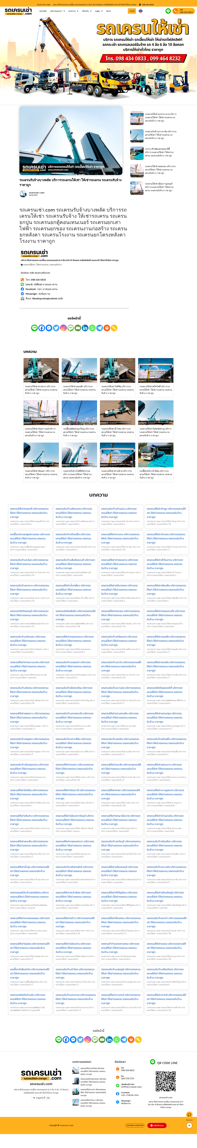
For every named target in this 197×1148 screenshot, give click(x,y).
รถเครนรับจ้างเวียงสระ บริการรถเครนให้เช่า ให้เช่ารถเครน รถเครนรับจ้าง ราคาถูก (28, 641)
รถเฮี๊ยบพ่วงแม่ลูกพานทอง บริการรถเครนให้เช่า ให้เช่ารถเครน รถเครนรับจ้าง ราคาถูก (30, 538)
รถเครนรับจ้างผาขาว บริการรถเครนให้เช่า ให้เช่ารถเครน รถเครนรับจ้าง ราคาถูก (29, 589)
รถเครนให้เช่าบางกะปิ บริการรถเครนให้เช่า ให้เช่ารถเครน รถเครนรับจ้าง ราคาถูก (120, 999)
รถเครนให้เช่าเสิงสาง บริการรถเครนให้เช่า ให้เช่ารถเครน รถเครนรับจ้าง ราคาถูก (29, 820)
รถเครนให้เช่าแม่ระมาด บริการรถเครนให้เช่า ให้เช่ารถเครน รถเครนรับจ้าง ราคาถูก (164, 769)
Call (181, 10)
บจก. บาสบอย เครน (130, 1095)
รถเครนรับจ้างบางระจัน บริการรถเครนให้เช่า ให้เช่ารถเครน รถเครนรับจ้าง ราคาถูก (160, 135)
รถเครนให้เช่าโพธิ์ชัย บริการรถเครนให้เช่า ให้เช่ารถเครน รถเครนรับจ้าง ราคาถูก (117, 390)
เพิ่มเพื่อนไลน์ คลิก (127, 1084)
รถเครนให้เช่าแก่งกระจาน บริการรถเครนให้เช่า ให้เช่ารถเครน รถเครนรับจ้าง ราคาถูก (160, 117)
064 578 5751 (127, 1079)
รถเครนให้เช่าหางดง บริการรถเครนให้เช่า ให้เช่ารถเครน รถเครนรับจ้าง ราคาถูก (120, 538)
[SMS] (70, 328)
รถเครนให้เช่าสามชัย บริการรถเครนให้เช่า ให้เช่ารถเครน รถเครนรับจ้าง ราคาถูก (166, 666)
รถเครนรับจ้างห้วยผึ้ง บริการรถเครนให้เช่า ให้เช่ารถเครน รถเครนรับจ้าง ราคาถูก (166, 743)
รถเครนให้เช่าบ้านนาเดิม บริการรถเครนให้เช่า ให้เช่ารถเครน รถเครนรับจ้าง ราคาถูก (165, 820)
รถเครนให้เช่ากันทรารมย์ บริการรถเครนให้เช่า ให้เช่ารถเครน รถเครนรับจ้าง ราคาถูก (40, 432)
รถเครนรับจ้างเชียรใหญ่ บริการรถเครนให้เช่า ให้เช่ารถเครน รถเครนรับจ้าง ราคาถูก (165, 973)
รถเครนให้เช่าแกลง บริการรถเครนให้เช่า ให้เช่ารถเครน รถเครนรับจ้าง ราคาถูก (166, 948)
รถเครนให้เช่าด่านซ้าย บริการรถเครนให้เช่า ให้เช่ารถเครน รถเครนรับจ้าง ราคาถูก (117, 474)
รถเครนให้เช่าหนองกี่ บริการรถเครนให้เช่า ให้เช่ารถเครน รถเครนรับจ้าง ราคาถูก (29, 513)
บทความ (72, 11)
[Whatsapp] (92, 328)
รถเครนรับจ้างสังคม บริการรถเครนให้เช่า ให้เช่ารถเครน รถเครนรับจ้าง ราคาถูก (29, 692)
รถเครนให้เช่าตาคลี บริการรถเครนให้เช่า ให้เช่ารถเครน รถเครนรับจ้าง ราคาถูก (166, 999)
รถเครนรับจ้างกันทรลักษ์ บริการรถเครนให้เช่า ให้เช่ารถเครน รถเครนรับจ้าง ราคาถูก (74, 871)
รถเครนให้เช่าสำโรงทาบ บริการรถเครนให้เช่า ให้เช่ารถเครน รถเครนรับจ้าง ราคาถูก (165, 564)
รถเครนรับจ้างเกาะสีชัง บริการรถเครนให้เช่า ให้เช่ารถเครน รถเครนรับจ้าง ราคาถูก (73, 743)
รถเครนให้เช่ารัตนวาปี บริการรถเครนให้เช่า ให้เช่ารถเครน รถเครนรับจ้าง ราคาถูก (75, 794)
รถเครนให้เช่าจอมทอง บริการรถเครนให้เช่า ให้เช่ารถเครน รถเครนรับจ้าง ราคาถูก (160, 170)
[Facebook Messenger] (49, 328)
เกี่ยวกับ (85, 11)
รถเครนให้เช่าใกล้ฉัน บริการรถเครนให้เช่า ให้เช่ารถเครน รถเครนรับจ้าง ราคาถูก (29, 794)
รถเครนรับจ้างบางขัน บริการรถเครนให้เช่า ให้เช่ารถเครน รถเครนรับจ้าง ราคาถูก (166, 871)
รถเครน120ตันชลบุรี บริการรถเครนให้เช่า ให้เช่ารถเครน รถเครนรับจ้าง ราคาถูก (29, 615)
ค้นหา (108, 11)
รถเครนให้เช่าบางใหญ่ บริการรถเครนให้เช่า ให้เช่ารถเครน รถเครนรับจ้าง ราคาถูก (93, 1071)
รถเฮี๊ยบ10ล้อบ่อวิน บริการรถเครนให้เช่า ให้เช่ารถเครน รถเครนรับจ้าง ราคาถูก (29, 973)
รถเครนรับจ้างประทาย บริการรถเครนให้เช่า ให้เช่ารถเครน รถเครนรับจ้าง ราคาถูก (76, 999)
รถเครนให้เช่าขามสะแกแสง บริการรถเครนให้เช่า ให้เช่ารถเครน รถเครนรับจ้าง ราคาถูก (30, 922)
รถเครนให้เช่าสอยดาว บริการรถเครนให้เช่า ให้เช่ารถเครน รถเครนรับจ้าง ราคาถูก (30, 717)
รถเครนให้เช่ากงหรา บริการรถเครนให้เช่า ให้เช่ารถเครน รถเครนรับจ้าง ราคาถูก (75, 769)
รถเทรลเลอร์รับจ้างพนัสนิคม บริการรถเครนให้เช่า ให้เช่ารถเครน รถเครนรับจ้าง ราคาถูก (29, 897)
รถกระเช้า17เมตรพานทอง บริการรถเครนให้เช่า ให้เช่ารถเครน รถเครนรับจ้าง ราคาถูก (120, 948)
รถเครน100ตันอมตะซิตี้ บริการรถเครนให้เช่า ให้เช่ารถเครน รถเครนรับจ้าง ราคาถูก (165, 692)
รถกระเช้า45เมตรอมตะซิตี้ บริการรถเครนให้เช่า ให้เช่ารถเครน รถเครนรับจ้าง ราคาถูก (159, 152)
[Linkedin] (85, 328)
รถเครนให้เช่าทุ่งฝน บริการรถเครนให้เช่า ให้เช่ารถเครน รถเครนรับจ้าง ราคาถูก (30, 948)
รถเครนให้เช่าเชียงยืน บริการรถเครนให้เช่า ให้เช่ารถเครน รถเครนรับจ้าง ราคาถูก (166, 589)
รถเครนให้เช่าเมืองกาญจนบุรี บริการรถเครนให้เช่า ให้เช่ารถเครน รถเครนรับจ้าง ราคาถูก (159, 187)
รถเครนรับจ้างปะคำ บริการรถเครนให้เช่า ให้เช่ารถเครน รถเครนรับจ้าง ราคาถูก (167, 922)
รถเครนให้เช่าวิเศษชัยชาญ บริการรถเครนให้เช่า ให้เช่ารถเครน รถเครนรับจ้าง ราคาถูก (156, 432)
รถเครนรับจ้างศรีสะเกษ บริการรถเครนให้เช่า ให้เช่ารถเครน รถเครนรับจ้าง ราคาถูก (119, 641)
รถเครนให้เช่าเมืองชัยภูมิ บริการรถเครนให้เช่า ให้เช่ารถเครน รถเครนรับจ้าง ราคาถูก (165, 897)
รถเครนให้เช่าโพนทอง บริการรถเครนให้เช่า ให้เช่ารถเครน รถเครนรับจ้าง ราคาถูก (121, 922)
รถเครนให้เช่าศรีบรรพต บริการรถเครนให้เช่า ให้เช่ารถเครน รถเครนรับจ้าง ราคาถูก (119, 589)
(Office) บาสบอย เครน (131, 1087)
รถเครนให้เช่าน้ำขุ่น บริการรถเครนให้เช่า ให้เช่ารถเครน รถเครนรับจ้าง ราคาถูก (29, 871)
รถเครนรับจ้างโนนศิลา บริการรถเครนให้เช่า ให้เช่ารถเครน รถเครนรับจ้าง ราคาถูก (164, 845)
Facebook (125, 1092)
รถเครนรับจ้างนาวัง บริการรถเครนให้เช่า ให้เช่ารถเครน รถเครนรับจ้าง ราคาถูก (121, 666)
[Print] (106, 328)
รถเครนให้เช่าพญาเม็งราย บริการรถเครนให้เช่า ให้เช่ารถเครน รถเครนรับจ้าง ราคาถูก (120, 820)
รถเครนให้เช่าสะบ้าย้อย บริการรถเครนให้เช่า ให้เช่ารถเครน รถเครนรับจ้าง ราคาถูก (73, 897)
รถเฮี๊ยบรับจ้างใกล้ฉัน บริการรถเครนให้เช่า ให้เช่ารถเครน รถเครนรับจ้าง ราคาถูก (156, 474)
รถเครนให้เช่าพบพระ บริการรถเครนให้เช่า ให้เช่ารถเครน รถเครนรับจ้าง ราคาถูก (120, 615)
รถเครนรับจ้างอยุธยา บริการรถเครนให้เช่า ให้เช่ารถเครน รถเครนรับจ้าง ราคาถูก (29, 743)
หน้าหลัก (43, 11)
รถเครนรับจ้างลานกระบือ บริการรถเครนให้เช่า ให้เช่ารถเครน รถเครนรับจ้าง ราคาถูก (74, 717)
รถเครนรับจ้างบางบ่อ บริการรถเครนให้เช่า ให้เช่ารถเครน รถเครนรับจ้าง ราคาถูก (121, 692)
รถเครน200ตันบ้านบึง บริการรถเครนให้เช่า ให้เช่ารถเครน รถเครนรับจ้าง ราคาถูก (28, 999)
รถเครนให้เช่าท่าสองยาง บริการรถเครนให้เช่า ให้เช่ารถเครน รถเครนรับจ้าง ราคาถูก (119, 564)
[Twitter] (56, 328)
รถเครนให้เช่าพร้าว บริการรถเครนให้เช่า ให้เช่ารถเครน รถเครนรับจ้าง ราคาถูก (75, 922)
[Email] (78, 328)
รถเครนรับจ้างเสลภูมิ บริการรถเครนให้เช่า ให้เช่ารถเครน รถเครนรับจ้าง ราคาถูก (120, 973)
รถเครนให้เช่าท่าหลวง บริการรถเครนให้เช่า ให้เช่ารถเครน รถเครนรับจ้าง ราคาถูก (41, 390)
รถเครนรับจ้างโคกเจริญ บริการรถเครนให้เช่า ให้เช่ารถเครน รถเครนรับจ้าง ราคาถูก (74, 692)
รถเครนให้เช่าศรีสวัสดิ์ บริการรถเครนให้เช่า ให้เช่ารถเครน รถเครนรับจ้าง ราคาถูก (156, 390)
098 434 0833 (186, 12)
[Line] (34, 328)
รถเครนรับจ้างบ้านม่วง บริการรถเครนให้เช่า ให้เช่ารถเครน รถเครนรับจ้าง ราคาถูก (119, 513)
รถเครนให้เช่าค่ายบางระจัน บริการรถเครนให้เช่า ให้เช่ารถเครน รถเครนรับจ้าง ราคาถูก (29, 666)
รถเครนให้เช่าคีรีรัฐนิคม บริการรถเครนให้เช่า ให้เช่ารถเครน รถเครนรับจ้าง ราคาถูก (119, 897)
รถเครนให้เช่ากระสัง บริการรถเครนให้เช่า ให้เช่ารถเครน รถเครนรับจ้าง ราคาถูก (121, 769)
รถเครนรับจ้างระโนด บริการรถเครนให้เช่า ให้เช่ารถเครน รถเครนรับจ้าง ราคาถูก (29, 564)
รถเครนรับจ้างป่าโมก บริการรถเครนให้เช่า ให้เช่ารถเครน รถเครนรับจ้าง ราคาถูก (75, 973)
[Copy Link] (114, 328)
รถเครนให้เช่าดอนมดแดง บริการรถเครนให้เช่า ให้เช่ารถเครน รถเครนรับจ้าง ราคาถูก (75, 641)
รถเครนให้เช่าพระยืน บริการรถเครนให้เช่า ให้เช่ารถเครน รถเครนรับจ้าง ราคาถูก (29, 845)
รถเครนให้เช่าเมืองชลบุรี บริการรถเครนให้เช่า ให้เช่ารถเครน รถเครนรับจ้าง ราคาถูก (119, 871)
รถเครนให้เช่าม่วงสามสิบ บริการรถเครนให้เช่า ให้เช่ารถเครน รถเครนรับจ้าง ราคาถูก (120, 717)
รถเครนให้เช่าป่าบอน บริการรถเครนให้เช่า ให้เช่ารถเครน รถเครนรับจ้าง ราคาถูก (166, 538)
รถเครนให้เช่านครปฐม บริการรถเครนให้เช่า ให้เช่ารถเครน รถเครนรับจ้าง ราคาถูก (164, 717)
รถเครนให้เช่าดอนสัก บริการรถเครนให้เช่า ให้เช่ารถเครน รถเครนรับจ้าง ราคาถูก (79, 390)
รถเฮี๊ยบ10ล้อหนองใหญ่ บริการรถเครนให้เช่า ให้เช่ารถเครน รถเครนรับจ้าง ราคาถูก (79, 432)
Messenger (126, 1101)
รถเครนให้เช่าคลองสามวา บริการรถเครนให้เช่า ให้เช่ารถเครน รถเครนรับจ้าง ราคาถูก (75, 845)
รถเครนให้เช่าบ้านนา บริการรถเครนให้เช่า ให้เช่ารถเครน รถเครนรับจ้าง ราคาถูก (93, 1103)
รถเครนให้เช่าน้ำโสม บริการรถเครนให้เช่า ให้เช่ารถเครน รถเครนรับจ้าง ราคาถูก (117, 432)
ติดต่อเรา (189, 1120)
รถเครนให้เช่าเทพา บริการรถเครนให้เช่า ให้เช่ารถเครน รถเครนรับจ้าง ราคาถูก (120, 794)
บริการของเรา (56, 11)
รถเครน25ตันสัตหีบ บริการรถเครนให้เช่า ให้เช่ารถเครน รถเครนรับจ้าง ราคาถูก (75, 615)
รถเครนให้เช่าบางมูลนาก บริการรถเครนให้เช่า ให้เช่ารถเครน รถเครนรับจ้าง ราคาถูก (165, 794)
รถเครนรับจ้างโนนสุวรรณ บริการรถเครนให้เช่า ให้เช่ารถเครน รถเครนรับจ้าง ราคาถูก (29, 769)
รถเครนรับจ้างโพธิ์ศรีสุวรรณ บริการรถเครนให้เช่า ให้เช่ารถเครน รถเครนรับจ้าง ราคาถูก (77, 474)
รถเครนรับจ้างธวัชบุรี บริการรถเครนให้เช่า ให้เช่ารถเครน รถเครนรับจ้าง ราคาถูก (121, 845)
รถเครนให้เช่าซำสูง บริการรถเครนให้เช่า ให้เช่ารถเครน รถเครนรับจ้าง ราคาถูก (166, 513)
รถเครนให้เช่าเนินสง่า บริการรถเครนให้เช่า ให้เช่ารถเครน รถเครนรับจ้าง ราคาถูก (41, 474)
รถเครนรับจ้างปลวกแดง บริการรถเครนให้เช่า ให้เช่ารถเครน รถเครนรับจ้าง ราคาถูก (93, 1082)
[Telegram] (99, 328)
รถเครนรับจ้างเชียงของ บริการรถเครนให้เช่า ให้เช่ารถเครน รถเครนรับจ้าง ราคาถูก (74, 513)
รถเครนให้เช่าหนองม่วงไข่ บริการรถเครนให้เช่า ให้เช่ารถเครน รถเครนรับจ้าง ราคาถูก (166, 615)
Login (97, 11)
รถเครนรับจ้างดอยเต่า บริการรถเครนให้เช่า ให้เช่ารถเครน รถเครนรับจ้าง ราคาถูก (73, 666)
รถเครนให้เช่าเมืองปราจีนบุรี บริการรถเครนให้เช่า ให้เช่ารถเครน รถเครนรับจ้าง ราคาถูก (75, 820)
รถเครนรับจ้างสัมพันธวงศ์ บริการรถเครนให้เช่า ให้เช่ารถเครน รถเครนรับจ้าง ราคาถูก (75, 564)
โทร (122, 1068)
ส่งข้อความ (126, 1103)
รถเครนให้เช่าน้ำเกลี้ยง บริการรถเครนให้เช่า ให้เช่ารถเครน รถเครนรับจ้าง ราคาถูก (73, 589)
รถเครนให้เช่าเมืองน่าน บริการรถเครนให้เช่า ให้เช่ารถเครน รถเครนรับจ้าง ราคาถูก (73, 948)
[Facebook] (41, 328)
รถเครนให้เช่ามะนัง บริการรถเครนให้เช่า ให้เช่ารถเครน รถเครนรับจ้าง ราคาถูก (93, 1092)
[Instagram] (63, 328)
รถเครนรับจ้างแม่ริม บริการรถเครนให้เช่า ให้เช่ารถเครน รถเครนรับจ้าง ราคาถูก (120, 743)
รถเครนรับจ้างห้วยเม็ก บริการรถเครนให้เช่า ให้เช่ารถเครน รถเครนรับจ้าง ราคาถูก (73, 538)
